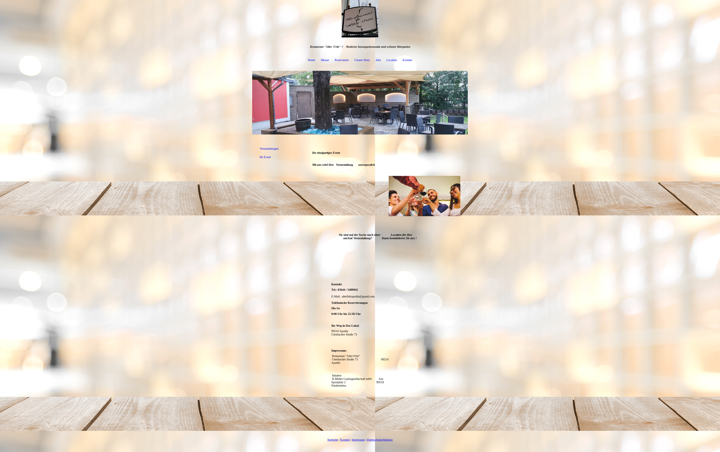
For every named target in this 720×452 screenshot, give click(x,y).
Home (311, 60)
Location (391, 60)
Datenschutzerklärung (380, 439)
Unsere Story (362, 60)
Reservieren (342, 60)
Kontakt (407, 60)
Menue (325, 60)
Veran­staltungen (269, 148)
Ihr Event (265, 157)
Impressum (358, 439)
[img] (360, 18)
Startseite (332, 439)
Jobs (378, 60)
